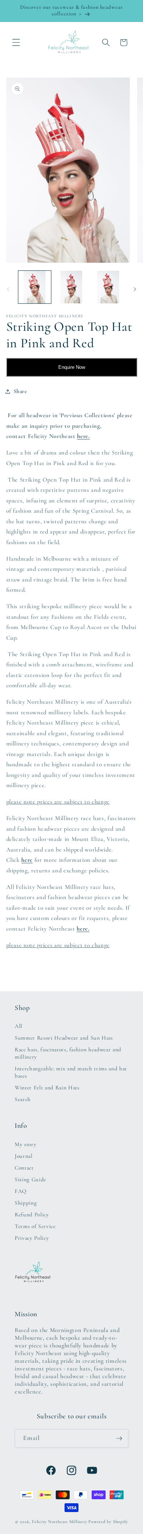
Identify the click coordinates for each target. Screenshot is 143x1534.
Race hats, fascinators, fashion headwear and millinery (68, 1053)
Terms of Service (35, 1226)
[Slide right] (135, 289)
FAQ (21, 1191)
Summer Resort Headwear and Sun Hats (64, 1037)
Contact (24, 1167)
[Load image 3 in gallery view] (108, 287)
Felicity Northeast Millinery (59, 1521)
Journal (24, 1156)
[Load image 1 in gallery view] (34, 287)
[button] (16, 42)
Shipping (26, 1203)
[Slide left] (8, 289)
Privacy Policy (32, 1238)
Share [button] (20, 391)
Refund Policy (32, 1214)
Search (23, 1099)
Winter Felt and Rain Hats (47, 1087)
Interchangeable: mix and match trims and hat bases (71, 1072)
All (18, 1026)
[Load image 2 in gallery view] (71, 287)
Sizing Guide (30, 1179)
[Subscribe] (119, 1438)
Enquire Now (71, 367)
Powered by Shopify (108, 1521)
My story (25, 1144)
